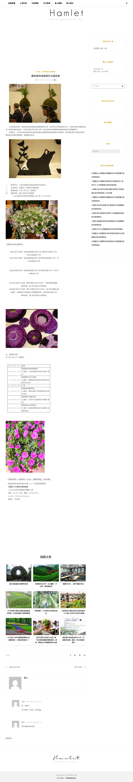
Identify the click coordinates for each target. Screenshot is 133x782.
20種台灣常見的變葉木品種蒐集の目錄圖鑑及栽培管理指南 (108, 207)
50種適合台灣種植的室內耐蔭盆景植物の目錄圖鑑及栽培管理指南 (108, 235)
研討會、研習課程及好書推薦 (45, 72)
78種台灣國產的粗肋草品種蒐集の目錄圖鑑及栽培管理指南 (108, 223)
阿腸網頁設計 (71, 778)
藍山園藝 (58, 3)
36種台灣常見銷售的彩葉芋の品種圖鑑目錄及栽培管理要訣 (108, 215)
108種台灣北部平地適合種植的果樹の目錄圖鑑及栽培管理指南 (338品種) (108, 191)
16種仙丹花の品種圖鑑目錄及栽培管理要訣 (107, 229)
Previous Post (14, 667)
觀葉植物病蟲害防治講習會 (45, 76)
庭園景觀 (11, 3)
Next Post (78, 667)
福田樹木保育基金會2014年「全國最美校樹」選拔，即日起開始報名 (73, 640)
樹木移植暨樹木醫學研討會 (18, 584)
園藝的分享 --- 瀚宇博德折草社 (73, 584)
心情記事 (23, 3)
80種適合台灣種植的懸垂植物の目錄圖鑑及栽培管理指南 (108, 243)
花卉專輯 (46, 3)
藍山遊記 (70, 3)
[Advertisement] (46, 53)
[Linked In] (84, 655)
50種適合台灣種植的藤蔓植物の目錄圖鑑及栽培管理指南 (108, 199)
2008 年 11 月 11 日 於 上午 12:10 (33, 722)
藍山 (55, 80)
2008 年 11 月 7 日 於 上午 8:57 (33, 701)
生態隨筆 (35, 3)
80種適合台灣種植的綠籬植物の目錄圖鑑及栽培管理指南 (108, 175)
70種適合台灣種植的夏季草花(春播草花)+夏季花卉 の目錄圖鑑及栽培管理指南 (107, 183)
